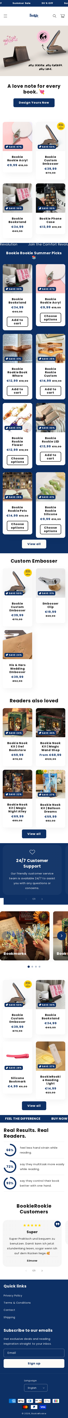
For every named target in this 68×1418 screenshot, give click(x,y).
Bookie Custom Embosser (51, 160)
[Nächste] (61, 935)
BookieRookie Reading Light (50, 1080)
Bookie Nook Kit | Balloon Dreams (50, 808)
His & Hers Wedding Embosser (17, 668)
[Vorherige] (6, 935)
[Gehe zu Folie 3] (36, 967)
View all (34, 544)
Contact (9, 1310)
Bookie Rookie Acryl (17, 158)
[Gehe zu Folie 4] (39, 967)
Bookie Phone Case (51, 220)
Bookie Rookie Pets (17, 509)
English (32, 1388)
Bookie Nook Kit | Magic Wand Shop (50, 746)
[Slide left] (26, 899)
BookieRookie (38, 1413)
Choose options (50, 318)
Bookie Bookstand (17, 220)
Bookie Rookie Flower (17, 441)
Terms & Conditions (17, 1303)
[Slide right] (42, 899)
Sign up (34, 1363)
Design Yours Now (34, 103)
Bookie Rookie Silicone (50, 511)
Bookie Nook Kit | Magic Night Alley (17, 808)
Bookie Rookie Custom (50, 372)
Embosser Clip (51, 605)
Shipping (9, 1317)
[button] (5, 16)
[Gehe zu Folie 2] (32, 967)
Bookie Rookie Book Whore (17, 372)
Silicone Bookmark (17, 1079)
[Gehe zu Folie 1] (29, 967)
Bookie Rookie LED (50, 439)
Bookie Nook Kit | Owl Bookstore (17, 746)
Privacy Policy (13, 1295)
